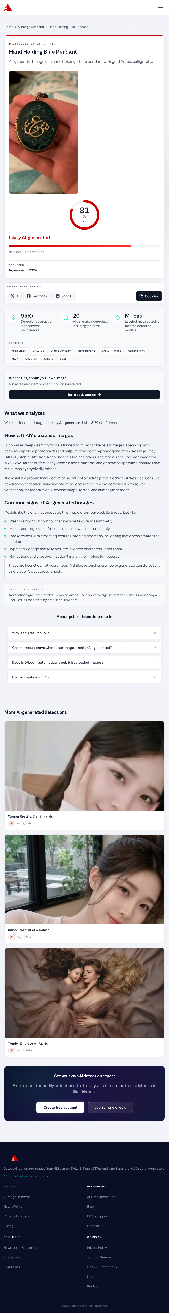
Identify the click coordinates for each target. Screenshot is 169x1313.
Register (93, 1286)
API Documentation (101, 1197)
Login (91, 1276)
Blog (90, 1206)
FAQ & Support (97, 1216)
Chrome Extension (17, 1216)
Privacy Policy (97, 1247)
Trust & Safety (13, 1257)
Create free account (60, 1107)
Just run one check (110, 1107)
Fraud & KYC (12, 1267)
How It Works (13, 1206)
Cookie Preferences (102, 1267)
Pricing (8, 1226)
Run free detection (82, 394)
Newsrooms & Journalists (21, 1247)
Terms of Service (99, 1257)
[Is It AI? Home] (8, 7)
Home (8, 27)
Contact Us (95, 1226)
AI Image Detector (31, 27)
